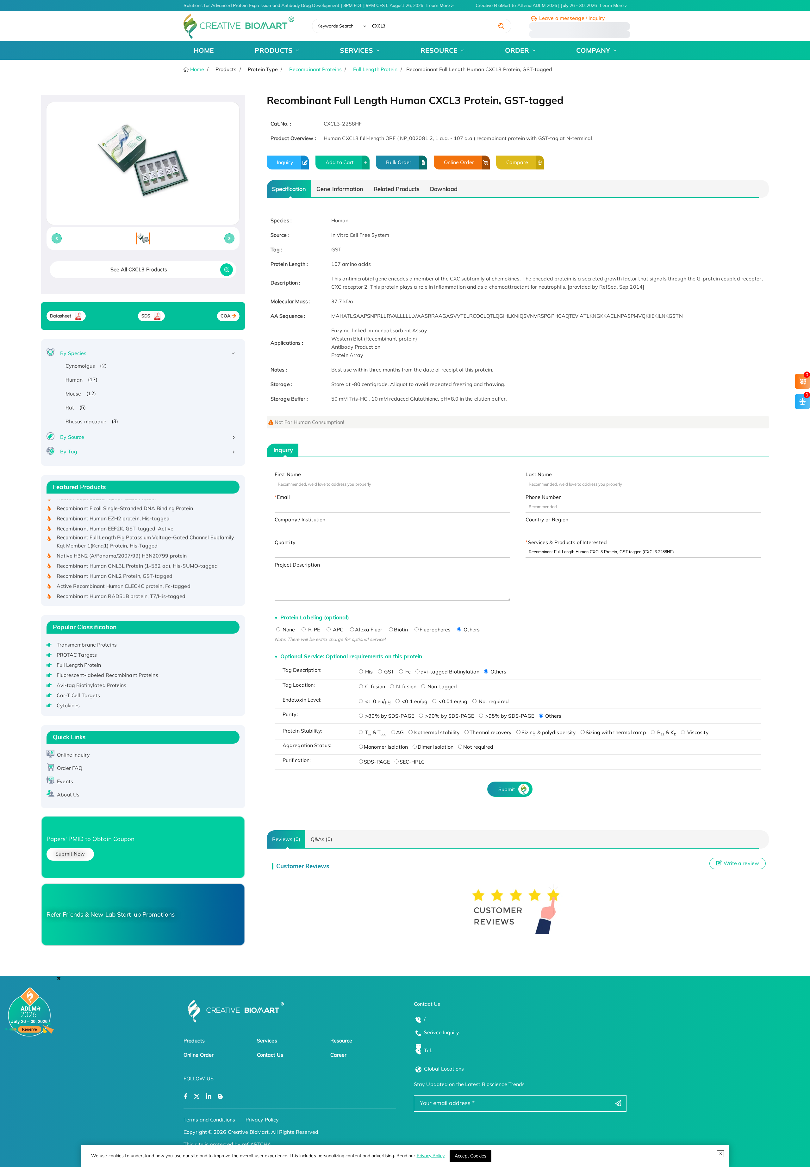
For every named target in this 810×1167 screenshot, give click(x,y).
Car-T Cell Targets (78, 695)
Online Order (459, 162)
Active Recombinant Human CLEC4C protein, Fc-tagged (123, 571)
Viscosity (697, 732)
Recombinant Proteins (315, 69)
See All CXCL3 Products (138, 269)
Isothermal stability (437, 732)
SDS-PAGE (377, 762)
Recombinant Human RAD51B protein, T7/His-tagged (121, 581)
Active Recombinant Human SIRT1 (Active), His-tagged (123, 591)
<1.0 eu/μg (377, 701)
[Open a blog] (220, 1097)
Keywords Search (335, 26)
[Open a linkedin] (208, 1097)
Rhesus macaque (85, 421)
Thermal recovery (491, 732)
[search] (501, 26)
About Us (68, 794)
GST (388, 671)
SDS (145, 316)
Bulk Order (398, 162)
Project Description (297, 565)
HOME (204, 50)
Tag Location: (299, 685)
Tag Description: (302, 670)
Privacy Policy (431, 1155)
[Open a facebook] (185, 1097)
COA (225, 316)
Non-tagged (441, 686)
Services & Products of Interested (567, 542)
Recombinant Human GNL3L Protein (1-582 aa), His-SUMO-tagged (137, 551)
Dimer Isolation (436, 747)
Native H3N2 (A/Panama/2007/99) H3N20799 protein (122, 540)
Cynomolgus (80, 366)
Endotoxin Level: (302, 700)
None (288, 629)
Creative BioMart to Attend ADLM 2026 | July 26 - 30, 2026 (543, 5)
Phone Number (543, 497)
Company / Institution (300, 519)
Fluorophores (435, 629)
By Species (73, 353)
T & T (375, 732)
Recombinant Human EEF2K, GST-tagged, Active (115, 514)
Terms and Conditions (209, 1119)
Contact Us (270, 1055)
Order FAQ (69, 768)
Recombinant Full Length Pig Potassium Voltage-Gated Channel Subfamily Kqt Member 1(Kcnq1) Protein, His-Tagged (145, 526)
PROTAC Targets (77, 655)
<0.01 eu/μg (452, 701)
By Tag (68, 451)
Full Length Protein (375, 69)
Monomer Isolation (386, 747)
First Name (288, 474)
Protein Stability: (302, 731)
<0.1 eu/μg (414, 701)
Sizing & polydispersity (548, 732)
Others (471, 629)
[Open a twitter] (197, 1097)
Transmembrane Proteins (87, 645)
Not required (493, 701)
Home (196, 69)
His (368, 671)
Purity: (290, 714)
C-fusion (374, 686)
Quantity (285, 542)
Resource (341, 1040)
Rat (69, 407)
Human (74, 380)
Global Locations (444, 1069)
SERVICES (356, 50)
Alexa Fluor (368, 629)
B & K (666, 732)
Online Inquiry (73, 755)
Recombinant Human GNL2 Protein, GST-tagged (114, 561)
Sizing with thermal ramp (616, 732)
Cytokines (68, 705)
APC (337, 629)
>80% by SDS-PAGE (389, 716)
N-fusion (405, 686)
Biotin (401, 629)
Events (65, 781)
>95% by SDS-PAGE (509, 716)
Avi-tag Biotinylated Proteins (92, 685)
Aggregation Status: (307, 745)
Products (194, 1040)
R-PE (313, 629)
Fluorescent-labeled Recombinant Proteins (107, 675)
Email (283, 497)
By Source (72, 437)
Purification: (297, 760)
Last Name (539, 474)
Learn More (431, 5)
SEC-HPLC (412, 762)
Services (267, 1040)
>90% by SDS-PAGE (449, 716)
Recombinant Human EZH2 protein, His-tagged (113, 504)
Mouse (73, 393)
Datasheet (61, 316)
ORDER (517, 50)
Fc (407, 671)
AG (400, 732)
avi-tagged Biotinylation (450, 671)
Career (338, 1055)
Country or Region (547, 519)
